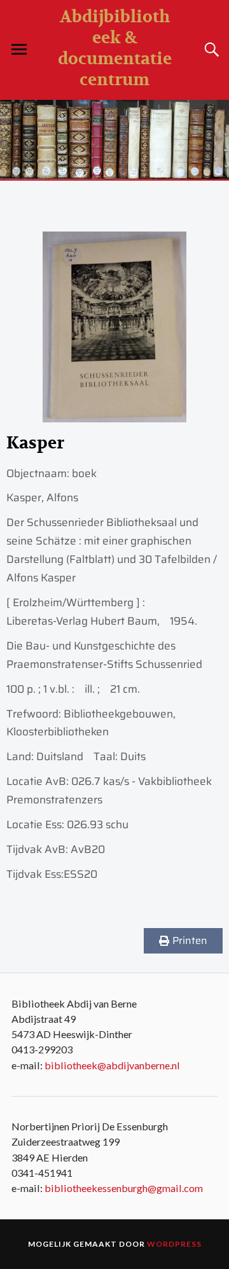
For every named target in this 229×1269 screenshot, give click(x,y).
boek (84, 473)
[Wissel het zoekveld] (210, 49)
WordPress (174, 1244)
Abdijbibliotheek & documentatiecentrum (115, 48)
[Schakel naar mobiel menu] (19, 49)
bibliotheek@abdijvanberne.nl (112, 1065)
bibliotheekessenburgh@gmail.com (124, 1188)
